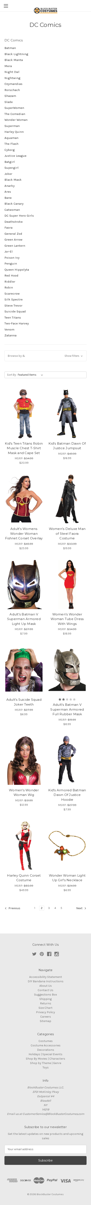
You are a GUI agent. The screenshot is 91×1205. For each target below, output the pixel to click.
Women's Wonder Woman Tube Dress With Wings (67, 619)
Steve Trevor (13, 305)
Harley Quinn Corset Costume (24, 877)
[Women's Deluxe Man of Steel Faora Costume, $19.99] (67, 499)
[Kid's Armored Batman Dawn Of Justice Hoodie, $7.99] (67, 760)
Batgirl (9, 162)
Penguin (10, 263)
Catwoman (12, 210)
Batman (10, 48)
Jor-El (8, 251)
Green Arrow (13, 239)
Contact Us (45, 990)
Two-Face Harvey (16, 323)
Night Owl (11, 72)
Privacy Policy (45, 1012)
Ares (7, 192)
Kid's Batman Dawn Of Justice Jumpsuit (67, 445)
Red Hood (11, 275)
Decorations (45, 1050)
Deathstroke (13, 222)
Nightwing (12, 78)
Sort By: (12, 374)
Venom (9, 329)
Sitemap (45, 1021)
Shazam (10, 96)
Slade (8, 102)
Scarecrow (12, 293)
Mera (8, 66)
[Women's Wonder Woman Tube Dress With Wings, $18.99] (67, 584)
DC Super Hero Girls (19, 215)
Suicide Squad (15, 311)
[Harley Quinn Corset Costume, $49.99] (24, 845)
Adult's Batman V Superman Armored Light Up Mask (24, 619)
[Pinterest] (42, 954)
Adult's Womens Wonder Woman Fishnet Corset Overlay (24, 533)
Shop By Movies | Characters (45, 1058)
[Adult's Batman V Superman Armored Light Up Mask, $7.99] (24, 584)
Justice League (15, 156)
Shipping (45, 999)
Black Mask (13, 180)
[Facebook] (49, 954)
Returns (45, 1003)
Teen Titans (12, 317)
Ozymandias (13, 84)
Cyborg (9, 150)
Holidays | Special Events (45, 1054)
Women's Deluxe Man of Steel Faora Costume (67, 533)
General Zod (13, 234)
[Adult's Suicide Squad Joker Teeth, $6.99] (24, 669)
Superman (12, 126)
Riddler (9, 281)
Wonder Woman (16, 120)
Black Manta (13, 60)
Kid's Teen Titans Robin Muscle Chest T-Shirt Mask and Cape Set (24, 448)
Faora (8, 227)
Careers (45, 1016)
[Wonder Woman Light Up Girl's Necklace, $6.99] (67, 845)
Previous (14, 908)
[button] (45, 355)
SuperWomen (14, 108)
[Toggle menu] (6, 6)
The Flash (11, 144)
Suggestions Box (45, 994)
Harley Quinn (14, 132)
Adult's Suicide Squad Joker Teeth (23, 702)
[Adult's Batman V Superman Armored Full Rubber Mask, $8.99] (67, 669)
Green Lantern (14, 246)
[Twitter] (34, 954)
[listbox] (31, 375)
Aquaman (11, 138)
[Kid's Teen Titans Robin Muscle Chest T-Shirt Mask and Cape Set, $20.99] (24, 413)
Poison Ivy (11, 257)
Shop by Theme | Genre (45, 1063)
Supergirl (11, 168)
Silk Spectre (13, 299)
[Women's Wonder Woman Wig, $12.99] (24, 760)
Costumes (46, 1041)
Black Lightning (16, 54)
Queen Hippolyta (16, 269)
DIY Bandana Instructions (45, 981)
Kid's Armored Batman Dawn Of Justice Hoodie (67, 795)
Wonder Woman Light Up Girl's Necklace (67, 877)
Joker (8, 174)
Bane (8, 198)
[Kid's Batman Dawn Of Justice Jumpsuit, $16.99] (67, 413)
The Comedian (14, 114)
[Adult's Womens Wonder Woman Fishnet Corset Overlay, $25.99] (24, 499)
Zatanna (10, 335)
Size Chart (45, 1008)
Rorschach (12, 90)
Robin (8, 287)
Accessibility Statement (45, 977)
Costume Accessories (46, 1045)
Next (79, 908)
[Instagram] (56, 954)
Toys (46, 1067)
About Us (45, 986)
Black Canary (13, 203)
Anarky (9, 186)
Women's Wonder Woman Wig (24, 792)
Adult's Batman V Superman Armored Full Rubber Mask (67, 709)
